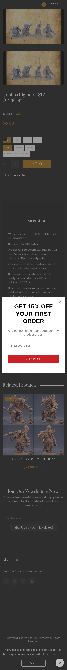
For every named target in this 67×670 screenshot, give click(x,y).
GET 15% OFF (34, 359)
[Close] (61, 301)
